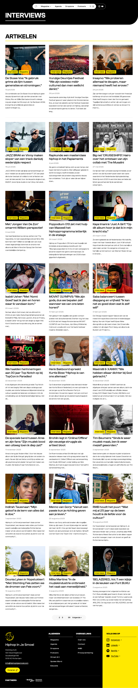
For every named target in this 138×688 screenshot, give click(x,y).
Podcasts (82, 6)
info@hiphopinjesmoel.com (16, 663)
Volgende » (77, 617)
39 (69, 617)
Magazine (45, 6)
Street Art (55, 657)
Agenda (58, 6)
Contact (81, 644)
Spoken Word (56, 661)
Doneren (11, 670)
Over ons (82, 640)
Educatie (54, 666)
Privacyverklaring (85, 653)
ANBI (80, 648)
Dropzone (69, 6)
